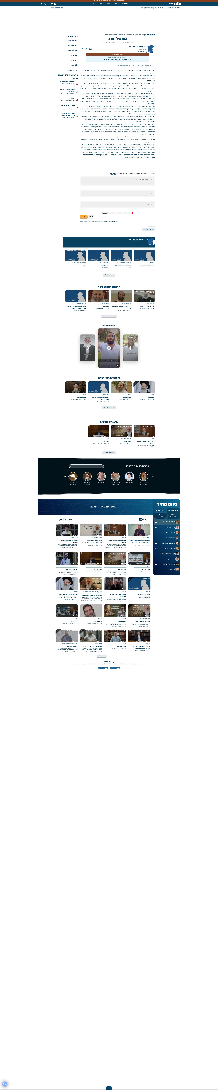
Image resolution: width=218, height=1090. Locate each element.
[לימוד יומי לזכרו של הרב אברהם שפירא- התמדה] (68, 116)
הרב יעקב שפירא (71, 83)
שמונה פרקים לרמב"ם (96, 537)
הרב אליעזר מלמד (150, 399)
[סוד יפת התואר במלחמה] (139, 617)
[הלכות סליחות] (75, 392)
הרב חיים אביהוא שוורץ (70, 100)
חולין (107, 438)
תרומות (95, 4)
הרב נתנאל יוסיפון (98, 623)
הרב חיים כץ (128, 443)
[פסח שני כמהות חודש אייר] (144, 260)
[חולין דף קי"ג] (98, 436)
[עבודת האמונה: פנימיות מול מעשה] (139, 536)
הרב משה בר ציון (146, 545)
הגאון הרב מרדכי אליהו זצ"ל (79, 399)
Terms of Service (111, 221)
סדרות (160, 510)
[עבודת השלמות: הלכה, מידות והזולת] (144, 437)
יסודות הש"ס (74, 566)
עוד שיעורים (102, 656)
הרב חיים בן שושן (122, 626)
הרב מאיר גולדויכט (145, 650)
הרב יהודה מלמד (98, 545)
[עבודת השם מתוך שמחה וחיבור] (91, 642)
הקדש (47, 8)
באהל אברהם (105, 303)
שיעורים (173, 510)
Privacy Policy (104, 221)
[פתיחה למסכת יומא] (67, 564)
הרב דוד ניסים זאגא (73, 574)
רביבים (75, 591)
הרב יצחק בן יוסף (122, 601)
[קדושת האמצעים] (67, 642)
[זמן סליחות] (144, 392)
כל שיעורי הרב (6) (109, 275)
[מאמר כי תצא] (91, 615)
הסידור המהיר (105, 401)
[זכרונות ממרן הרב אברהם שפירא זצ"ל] (68, 92)
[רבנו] (75, 260)
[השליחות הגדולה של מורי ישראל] (67, 590)
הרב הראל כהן (74, 651)
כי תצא (129, 394)
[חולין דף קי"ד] (139, 563)
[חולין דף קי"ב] (67, 615)
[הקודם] (77, 348)
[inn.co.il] (55, 4)
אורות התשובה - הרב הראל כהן (69, 643)
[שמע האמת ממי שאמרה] (91, 536)
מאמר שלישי (98, 643)
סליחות (152, 394)
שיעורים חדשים (109, 422)
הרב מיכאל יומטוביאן (70, 93)
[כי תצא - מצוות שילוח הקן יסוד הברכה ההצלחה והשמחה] (139, 641)
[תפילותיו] (98, 301)
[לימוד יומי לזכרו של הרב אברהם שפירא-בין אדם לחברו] (68, 108)
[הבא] (141, 348)
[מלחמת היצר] (121, 436)
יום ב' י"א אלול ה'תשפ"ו (166, 8)
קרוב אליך (147, 591)
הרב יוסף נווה (128, 399)
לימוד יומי (177, 8)
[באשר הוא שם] (121, 392)
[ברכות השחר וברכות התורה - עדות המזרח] (98, 393)
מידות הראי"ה (146, 537)
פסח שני (152, 263)
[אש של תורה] (98, 260)
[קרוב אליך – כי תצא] (139, 589)
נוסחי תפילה (105, 394)
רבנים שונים (72, 109)
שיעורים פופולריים (109, 378)
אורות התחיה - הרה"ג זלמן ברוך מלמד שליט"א (92, 592)
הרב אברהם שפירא (148, 229)
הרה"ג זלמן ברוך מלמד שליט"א (147, 445)
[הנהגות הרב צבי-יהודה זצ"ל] (121, 260)
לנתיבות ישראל (73, 537)
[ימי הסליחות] (115, 617)
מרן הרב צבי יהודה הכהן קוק (124, 263)
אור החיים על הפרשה (126, 438)
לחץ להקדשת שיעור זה (117, 54)
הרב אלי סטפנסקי (104, 443)
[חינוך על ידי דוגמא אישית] (144, 301)
